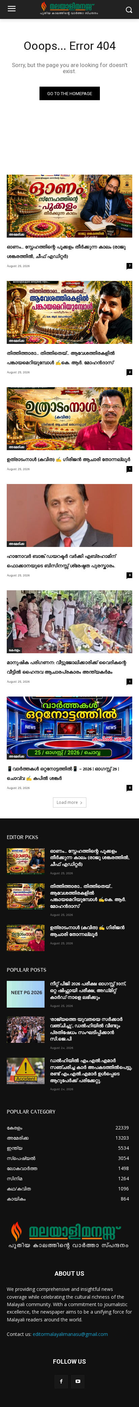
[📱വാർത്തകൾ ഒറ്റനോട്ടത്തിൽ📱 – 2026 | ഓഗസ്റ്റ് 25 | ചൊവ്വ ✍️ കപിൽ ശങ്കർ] (69, 728)
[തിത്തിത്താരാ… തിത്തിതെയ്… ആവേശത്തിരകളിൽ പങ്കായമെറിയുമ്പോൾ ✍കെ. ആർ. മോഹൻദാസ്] (69, 312)
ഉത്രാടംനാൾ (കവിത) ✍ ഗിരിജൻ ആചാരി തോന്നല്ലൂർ (68, 459)
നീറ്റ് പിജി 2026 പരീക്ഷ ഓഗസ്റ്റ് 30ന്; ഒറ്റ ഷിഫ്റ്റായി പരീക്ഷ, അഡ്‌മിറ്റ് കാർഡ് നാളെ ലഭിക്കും (88, 990)
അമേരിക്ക (16, 234)
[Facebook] (61, 1381)
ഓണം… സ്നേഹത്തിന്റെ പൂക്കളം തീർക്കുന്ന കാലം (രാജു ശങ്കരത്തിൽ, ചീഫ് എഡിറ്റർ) (89, 858)
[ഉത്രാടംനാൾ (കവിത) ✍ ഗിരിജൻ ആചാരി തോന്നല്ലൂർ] (69, 418)
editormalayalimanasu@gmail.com (70, 1334)
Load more (67, 802)
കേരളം (14, 650)
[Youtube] (77, 1381)
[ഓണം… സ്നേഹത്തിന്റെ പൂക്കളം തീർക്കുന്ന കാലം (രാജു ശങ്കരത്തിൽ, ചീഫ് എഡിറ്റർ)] (69, 206)
